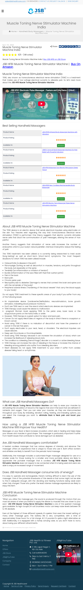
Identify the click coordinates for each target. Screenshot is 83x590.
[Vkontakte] (79, 46)
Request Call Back (58, 586)
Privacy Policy (30, 586)
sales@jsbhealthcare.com (15, 1)
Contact (6, 565)
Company (7, 561)
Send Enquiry (43, 586)
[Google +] (68, 46)
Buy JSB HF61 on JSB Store (54, 59)
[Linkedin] (76, 46)
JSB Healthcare (8, 527)
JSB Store (7, 553)
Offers (5, 549)
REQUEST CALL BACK (58, 1)
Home (5, 545)
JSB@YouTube (9, 557)
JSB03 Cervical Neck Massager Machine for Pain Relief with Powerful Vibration (59, 151)
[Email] (60, 46)
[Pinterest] (71, 46)
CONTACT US (44, 1)
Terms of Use (16, 586)
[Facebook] (65, 46)
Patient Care (32, 527)
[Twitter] (63, 46)
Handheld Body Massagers (21, 527)
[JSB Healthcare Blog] (41, 11)
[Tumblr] (74, 46)
